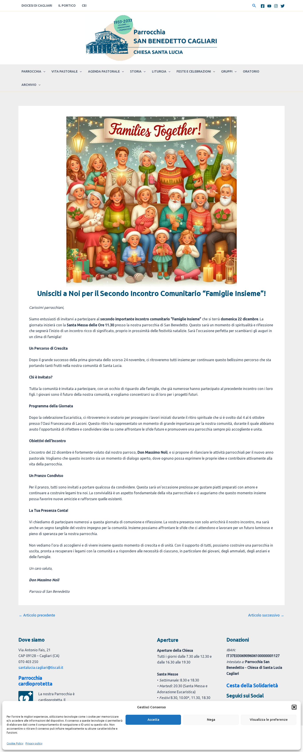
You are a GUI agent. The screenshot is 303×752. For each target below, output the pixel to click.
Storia (136, 71)
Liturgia (159, 71)
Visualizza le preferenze (269, 719)
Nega (211, 719)
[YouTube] (269, 6)
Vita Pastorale (64, 71)
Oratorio (251, 71)
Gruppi (226, 71)
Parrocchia (31, 71)
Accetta (153, 719)
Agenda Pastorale (104, 71)
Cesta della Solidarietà (252, 685)
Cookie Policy (15, 743)
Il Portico (67, 5)
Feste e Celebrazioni (194, 71)
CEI (84, 5)
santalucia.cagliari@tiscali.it (40, 667)
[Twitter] (283, 6)
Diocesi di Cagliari (37, 5)
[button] (294, 707)
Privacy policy (34, 743)
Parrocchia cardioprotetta (35, 680)
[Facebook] (263, 6)
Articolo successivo (266, 615)
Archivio (29, 85)
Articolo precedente (37, 615)
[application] (43, 71)
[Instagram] (276, 6)
